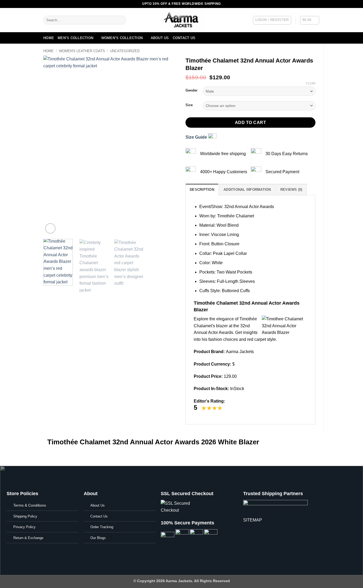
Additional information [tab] (247, 190)
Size (189, 105)
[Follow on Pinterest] (317, 4)
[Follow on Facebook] (296, 4)
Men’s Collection (75, 38)
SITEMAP (252, 520)
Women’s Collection (122, 38)
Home (48, 38)
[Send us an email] (312, 4)
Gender (191, 90)
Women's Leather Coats (82, 51)
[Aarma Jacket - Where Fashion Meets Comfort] (181, 20)
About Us (160, 38)
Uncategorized (125, 51)
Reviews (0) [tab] (291, 190)
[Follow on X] (307, 4)
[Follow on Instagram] (301, 4)
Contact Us (184, 38)
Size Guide (196, 137)
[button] (272, 20)
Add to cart (250, 122)
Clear (310, 83)
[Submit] (121, 20)
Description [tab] (202, 190)
